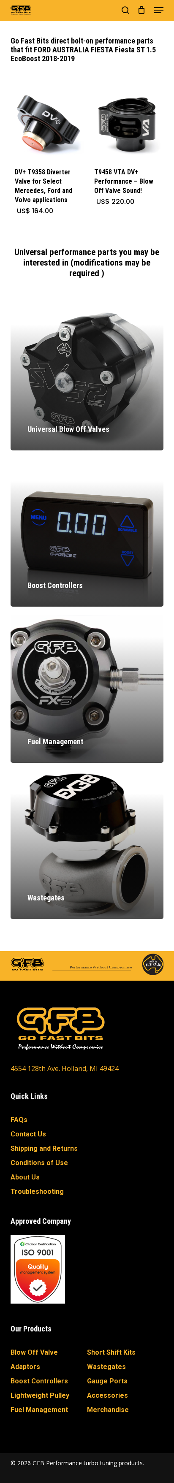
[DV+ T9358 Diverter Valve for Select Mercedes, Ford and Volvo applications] (47, 124)
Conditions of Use (39, 1163)
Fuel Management (39, 1410)
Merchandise (108, 1410)
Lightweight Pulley (40, 1395)
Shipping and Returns (44, 1148)
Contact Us (28, 1134)
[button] (158, 10)
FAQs (19, 1120)
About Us (25, 1177)
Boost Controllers (39, 1381)
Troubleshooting (37, 1191)
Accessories (107, 1395)
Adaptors (25, 1367)
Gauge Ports (107, 1381)
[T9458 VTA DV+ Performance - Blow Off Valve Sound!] (126, 124)
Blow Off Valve (34, 1352)
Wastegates (106, 1367)
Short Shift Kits (111, 1352)
